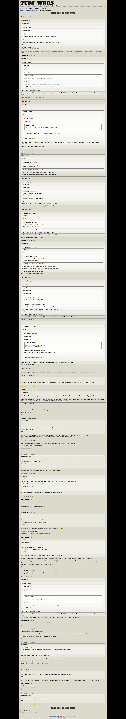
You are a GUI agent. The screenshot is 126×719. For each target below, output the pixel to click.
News (26, 5)
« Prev (53, 13)
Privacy (75, 716)
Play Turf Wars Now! (53, 5)
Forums (31, 5)
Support (64, 716)
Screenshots (43, 5)
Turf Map (36, 5)
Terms (72, 716)
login (26, 712)
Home (22, 5)
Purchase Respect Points (55, 716)
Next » (72, 13)
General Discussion (30, 10)
